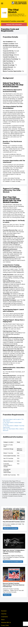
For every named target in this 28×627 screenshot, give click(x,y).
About (2, 619)
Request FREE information (14, 24)
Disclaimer (4, 611)
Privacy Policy (5, 625)
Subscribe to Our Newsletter (10, 528)
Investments (4, 616)
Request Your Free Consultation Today (13, 561)
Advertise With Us (6, 622)
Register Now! (7, 594)
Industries (3, 613)
